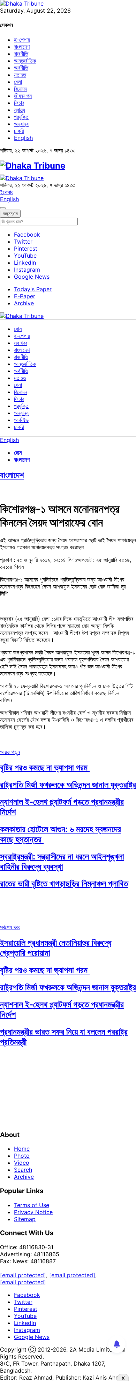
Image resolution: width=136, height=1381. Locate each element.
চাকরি (19, 130)
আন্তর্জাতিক (25, 60)
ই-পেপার (22, 39)
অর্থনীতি (21, 67)
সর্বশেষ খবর (10, 927)
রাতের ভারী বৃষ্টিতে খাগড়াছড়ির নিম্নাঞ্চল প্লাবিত (64, 883)
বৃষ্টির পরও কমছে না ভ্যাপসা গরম (45, 767)
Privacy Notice (33, 1212)
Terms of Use (31, 1205)
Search (23, 1169)
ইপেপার (6, 192)
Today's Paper (33, 289)
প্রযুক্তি (21, 116)
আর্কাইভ (21, 419)
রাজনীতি (21, 53)
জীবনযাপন (23, 95)
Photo (22, 1155)
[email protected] (23, 1275)
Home (22, 1148)
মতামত (20, 74)
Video (21, 1162)
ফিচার (19, 102)
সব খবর (20, 342)
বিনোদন (20, 88)
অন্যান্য (21, 123)
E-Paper (24, 296)
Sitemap (25, 1219)
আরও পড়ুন (10, 751)
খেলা (18, 81)
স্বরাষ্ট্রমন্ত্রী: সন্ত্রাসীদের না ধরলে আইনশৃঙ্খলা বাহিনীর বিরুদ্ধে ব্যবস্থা (62, 861)
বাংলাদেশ (22, 46)
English (23, 137)
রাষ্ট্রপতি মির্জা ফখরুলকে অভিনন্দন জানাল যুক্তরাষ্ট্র (68, 785)
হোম (18, 328)
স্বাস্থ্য (19, 109)
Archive (24, 303)
